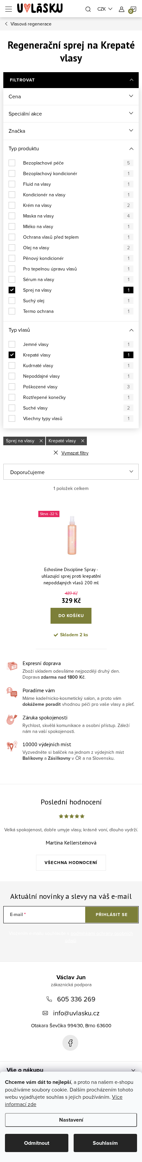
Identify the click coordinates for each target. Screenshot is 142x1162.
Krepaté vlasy (76, 355)
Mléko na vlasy (76, 226)
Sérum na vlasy (76, 279)
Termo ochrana (76, 311)
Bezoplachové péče (76, 163)
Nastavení (71, 1120)
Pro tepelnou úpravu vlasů (76, 269)
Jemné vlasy (76, 344)
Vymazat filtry (75, 453)
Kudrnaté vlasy (76, 365)
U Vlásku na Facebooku (70, 1043)
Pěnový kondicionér (76, 258)
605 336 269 (76, 999)
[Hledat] (88, 8)
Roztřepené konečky (76, 397)
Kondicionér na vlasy (76, 194)
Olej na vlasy (76, 247)
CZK (101, 9)
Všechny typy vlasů (76, 418)
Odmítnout (36, 1143)
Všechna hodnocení (71, 862)
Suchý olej (76, 300)
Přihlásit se (112, 914)
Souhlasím (105, 1143)
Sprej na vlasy (76, 290)
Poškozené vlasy (76, 386)
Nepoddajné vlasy (76, 376)
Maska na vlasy (76, 216)
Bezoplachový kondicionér (76, 173)
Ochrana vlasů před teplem (76, 237)
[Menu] (8, 8)
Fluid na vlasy (76, 184)
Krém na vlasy (76, 205)
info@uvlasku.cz (76, 1013)
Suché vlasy (76, 408)
